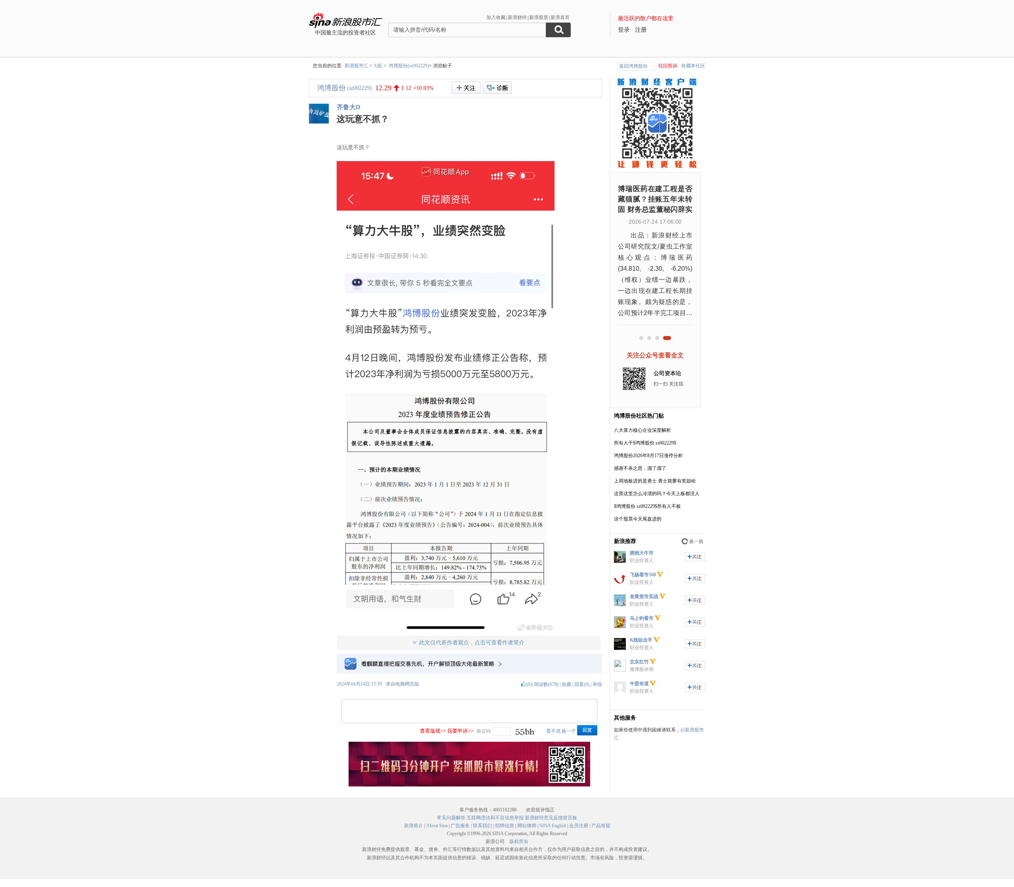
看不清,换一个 (561, 731)
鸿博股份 (331, 88)
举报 (597, 684)
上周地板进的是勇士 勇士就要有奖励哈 (655, 481)
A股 (378, 65)
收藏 (566, 684)
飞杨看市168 (643, 574)
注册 (641, 30)
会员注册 (578, 825)
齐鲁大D (348, 107)
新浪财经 (517, 17)
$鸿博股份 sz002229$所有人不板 (647, 506)
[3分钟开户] (469, 785)
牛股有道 (639, 683)
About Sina (437, 825)
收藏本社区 (693, 65)
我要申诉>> (460, 731)
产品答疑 (600, 825)
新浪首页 (560, 17)
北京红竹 (639, 662)
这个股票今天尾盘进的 (637, 519)
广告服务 (460, 825)
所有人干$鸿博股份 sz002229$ (645, 443)
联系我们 (482, 825)
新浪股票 (538, 17)
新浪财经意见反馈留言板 (551, 818)
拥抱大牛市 (642, 553)
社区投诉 (667, 65)
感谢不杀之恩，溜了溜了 (640, 468)
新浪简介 (413, 825)
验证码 (484, 731)
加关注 (695, 556)
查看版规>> (433, 731)
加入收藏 (495, 17)
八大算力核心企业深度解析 (642, 430)
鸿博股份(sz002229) (409, 65)
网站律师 (526, 825)
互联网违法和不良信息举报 (495, 818)
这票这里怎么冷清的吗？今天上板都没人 (657, 493)
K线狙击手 (641, 640)
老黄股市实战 (644, 596)
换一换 (696, 541)
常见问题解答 (451, 818)
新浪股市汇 (356, 65)
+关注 (466, 88)
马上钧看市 (642, 618)
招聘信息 (504, 825)
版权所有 (518, 841)
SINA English (552, 825)
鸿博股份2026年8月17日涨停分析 (648, 455)
